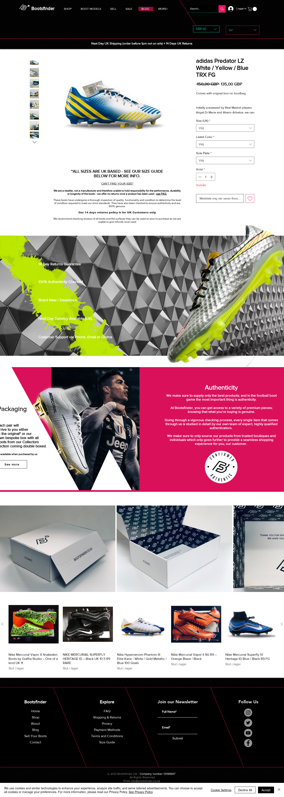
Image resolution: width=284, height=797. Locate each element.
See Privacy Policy (141, 792)
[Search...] (222, 8)
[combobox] (225, 128)
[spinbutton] (205, 177)
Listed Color (205, 137)
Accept (266, 790)
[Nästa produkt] (281, 624)
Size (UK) (203, 120)
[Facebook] (248, 743)
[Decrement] (199, 177)
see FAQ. (161, 193)
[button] (91, 8)
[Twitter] (248, 723)
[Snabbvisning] (34, 624)
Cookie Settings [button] (221, 790)
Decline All (245, 790)
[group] (142, 635)
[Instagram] (248, 712)
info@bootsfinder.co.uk (145, 780)
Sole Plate (203, 153)
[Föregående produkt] (2, 624)
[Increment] (212, 177)
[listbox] (206, 29)
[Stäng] (279, 790)
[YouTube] (248, 733)
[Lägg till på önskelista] (250, 198)
